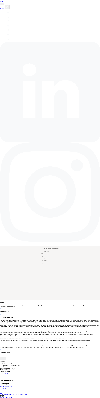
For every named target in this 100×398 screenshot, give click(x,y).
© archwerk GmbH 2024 (6, 397)
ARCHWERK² (22, 39)
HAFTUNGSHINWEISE (21, 394)
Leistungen (22, 17)
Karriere (20, 26)
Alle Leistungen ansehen (6, 386)
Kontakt (19, 34)
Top (1, 393)
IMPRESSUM (3, 394)
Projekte (20, 12)
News (16, 30)
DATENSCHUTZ (11, 394)
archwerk (2, 1)
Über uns (20, 21)
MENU (2, 4)
